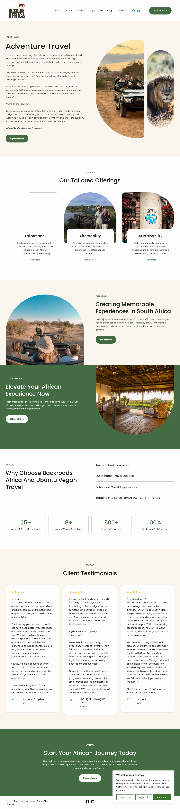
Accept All (162, 797)
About (69, 10)
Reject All (143, 797)
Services (80, 10)
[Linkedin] (138, 10)
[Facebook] (133, 10)
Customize (125, 797)
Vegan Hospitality (136, 322)
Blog (109, 10)
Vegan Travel (96, 10)
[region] (143, 786)
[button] (160, 10)
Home (58, 10)
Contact (120, 10)
